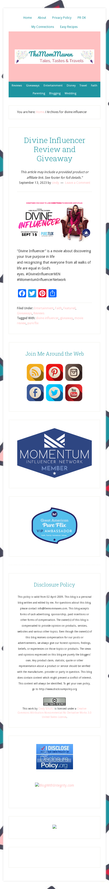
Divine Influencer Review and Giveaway (54, 149)
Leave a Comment (77, 183)
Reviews (38, 313)
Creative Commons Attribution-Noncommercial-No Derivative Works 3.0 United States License (54, 712)
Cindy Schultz (46, 708)
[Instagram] (73, 380)
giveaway (66, 318)
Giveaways (24, 313)
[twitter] (54, 401)
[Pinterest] (54, 380)
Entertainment (43, 308)
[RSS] (35, 380)
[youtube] (73, 401)
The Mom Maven (54, 57)
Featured (69, 308)
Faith (58, 308)
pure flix (33, 323)
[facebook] (35, 401)
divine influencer (47, 318)
